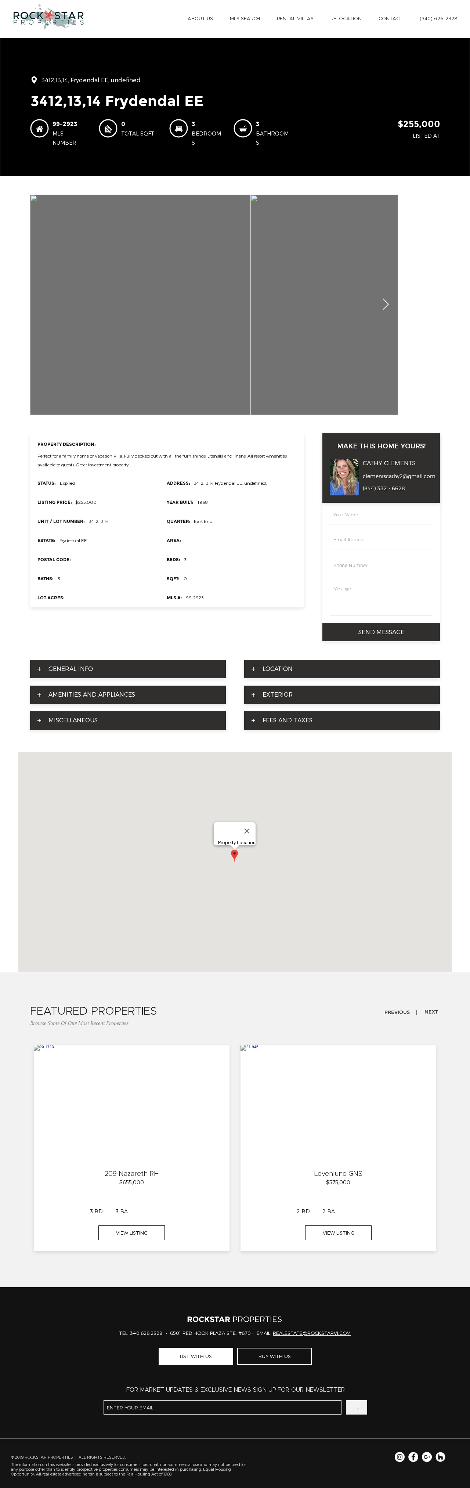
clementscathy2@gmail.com (399, 476)
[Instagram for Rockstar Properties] (400, 1457)
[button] (200, 18)
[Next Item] (385, 305)
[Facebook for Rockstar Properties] (413, 1457)
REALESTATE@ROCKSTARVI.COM (312, 1333)
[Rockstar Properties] (440, 1457)
